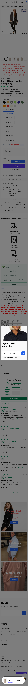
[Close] (25, 327)
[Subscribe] (23, 353)
